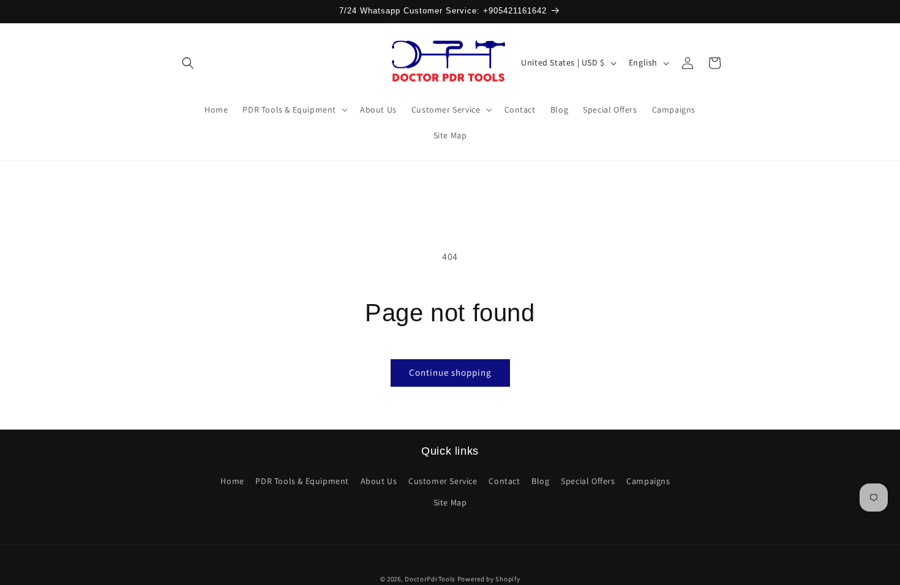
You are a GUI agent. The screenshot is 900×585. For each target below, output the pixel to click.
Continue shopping (450, 372)
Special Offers (588, 480)
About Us (379, 480)
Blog (540, 480)
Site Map (450, 502)
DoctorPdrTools (430, 579)
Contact (504, 480)
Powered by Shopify (488, 579)
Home (232, 480)
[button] (187, 63)
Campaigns (648, 480)
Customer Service (443, 480)
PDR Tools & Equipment (302, 480)
